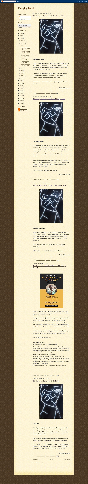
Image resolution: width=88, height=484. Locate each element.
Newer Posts (35, 459)
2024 (21, 35)
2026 (21, 32)
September (23, 45)
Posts (21, 16)
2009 (21, 100)
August (22, 67)
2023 (21, 37)
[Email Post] (57, 93)
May (22, 72)
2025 (21, 33)
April (22, 73)
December (23, 40)
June (22, 70)
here (50, 337)
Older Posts (67, 459)
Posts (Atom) (42, 463)
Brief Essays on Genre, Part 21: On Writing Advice (25, 52)
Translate (28, 27)
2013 (21, 93)
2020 (21, 82)
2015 (21, 90)
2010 (21, 98)
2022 (21, 38)
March (22, 75)
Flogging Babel (26, 8)
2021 (21, 80)
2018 (21, 85)
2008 (21, 102)
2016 (21, 88)
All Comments (23, 19)
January (22, 78)
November (23, 42)
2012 (21, 95)
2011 (21, 97)
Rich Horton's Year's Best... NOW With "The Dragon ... (25, 61)
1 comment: (53, 93)
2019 (21, 83)
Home (51, 459)
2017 (21, 87)
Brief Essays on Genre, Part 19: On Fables (25, 64)
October (22, 43)
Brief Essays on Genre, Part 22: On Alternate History (25, 48)
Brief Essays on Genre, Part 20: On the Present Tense (26, 57)
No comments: (53, 375)
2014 (21, 92)
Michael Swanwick (23, 109)
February (23, 77)
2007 (21, 103)
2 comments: (53, 179)
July (22, 68)
